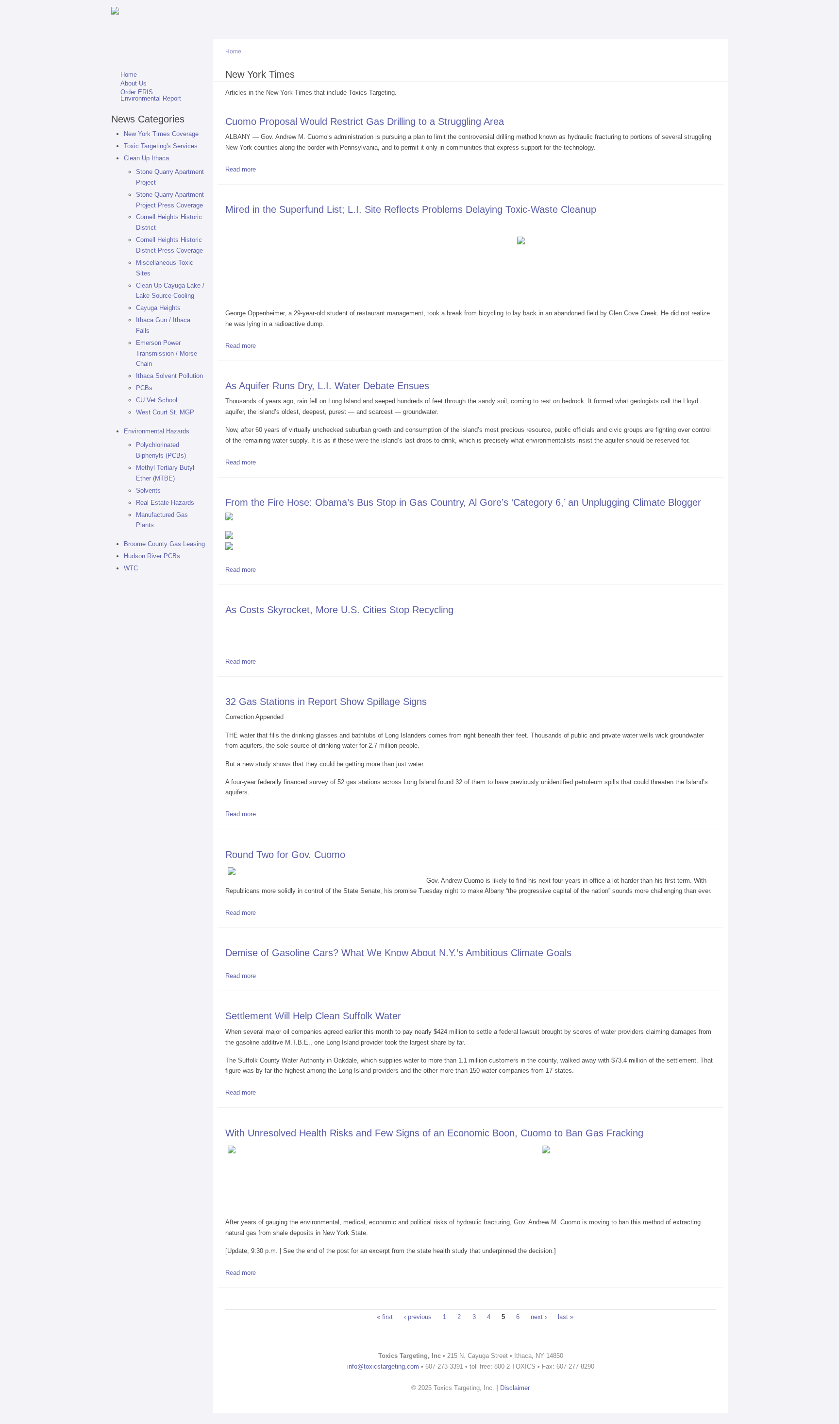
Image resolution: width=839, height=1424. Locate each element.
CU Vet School (156, 400)
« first (385, 1317)
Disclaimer (515, 1387)
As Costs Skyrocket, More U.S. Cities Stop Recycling (339, 609)
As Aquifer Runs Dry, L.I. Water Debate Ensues (327, 385)
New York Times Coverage (161, 133)
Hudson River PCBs (152, 556)
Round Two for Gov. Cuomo (285, 854)
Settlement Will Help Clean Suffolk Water (313, 1015)
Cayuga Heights (158, 307)
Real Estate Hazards (165, 502)
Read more (240, 169)
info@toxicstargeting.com (383, 1366)
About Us (133, 84)
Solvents (148, 490)
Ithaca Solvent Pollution (169, 375)
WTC (131, 568)
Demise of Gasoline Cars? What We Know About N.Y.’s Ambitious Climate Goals (398, 952)
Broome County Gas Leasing (164, 544)
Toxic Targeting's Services (161, 146)
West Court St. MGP (165, 412)
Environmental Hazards (156, 431)
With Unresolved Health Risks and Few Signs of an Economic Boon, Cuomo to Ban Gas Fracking (434, 1132)
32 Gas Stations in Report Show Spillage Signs (326, 701)
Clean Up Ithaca (146, 158)
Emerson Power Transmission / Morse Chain (166, 353)
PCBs (144, 388)
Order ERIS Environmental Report (150, 95)
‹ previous (418, 1317)
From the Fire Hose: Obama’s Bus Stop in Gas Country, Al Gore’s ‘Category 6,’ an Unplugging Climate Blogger (463, 502)
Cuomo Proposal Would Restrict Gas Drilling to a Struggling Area (364, 121)
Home (128, 75)
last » (565, 1317)
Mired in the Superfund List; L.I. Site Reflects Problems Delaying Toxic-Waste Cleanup (410, 209)
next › (539, 1317)
